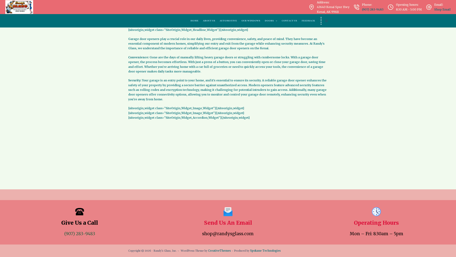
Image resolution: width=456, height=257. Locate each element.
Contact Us (289, 20)
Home (194, 20)
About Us (209, 20)
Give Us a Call (79, 222)
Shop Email (442, 9)
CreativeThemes (219, 250)
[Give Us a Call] (79, 211)
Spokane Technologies (265, 250)
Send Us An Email (228, 222)
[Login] (326, 20)
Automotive (228, 20)
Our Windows (250, 20)
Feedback (308, 20)
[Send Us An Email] (228, 211)
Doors (269, 20)
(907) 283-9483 (373, 9)
